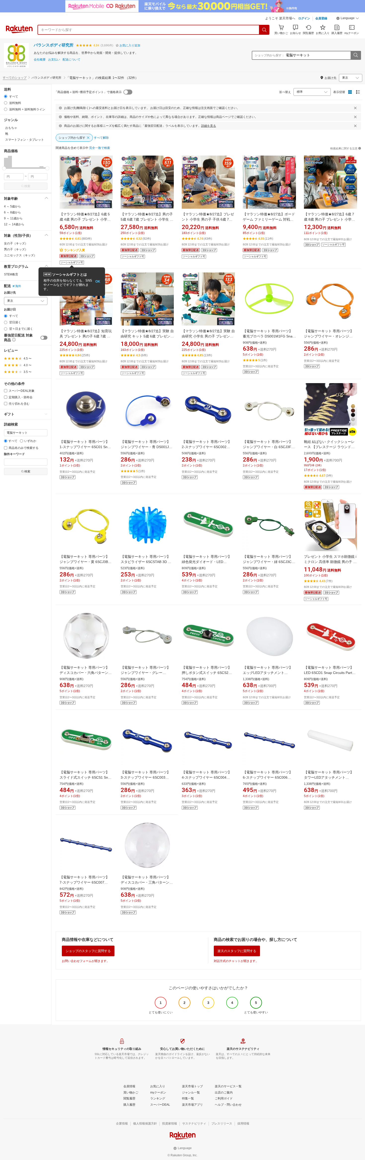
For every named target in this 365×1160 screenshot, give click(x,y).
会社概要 (40, 59)
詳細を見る (208, 126)
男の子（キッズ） (16, 249)
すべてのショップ (15, 77)
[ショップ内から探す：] (356, 55)
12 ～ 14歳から (14, 224)
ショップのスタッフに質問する (88, 951)
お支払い (54, 59)
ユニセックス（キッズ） (20, 255)
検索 (27, 186)
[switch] (43, 338)
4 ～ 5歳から (12, 206)
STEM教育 (11, 274)
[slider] (4, 168)
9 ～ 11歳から (13, 218)
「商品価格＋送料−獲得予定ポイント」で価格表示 (88, 92)
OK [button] (97, 281)
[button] (347, 19)
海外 (18, 286)
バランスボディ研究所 (53, 45)
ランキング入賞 (74, 250)
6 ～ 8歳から (12, 212)
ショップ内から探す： (270, 55)
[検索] (264, 30)
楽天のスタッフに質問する (237, 951)
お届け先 (10, 292)
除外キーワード (14, 454)
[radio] (5, 96)
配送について (71, 59)
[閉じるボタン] (355, 108)
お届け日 (10, 309)
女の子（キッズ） (16, 243)
